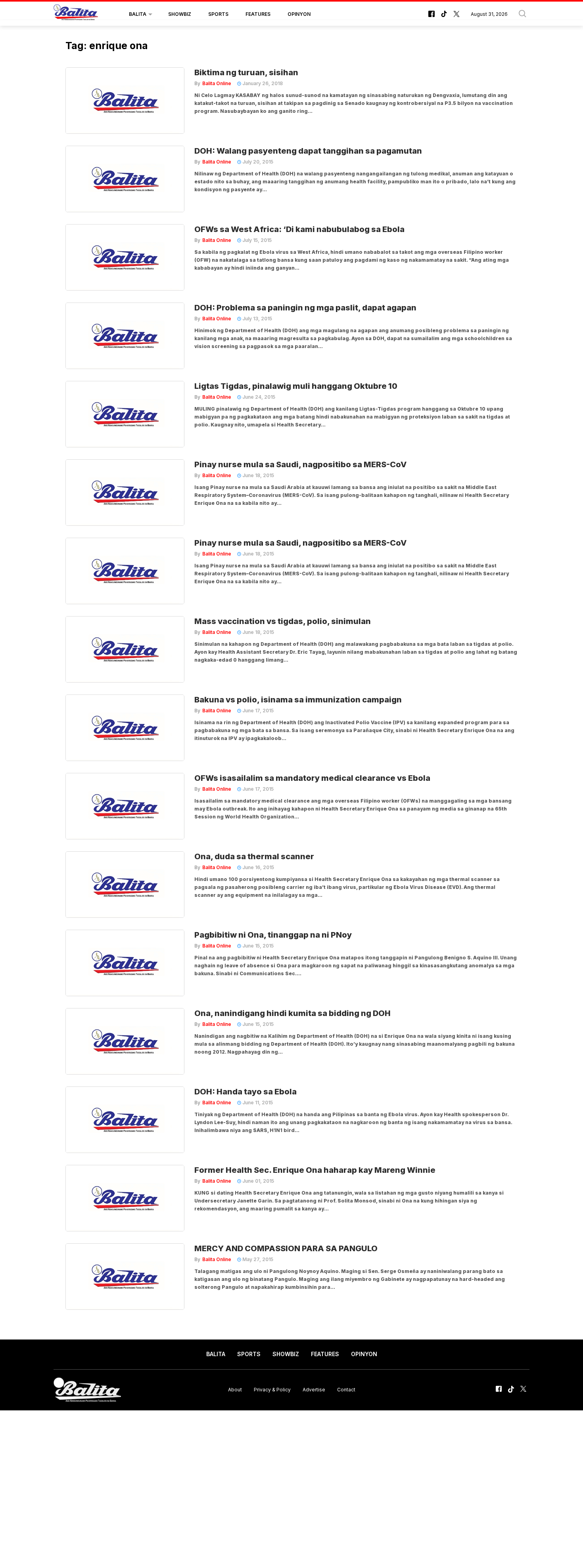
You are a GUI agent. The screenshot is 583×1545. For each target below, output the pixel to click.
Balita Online (216, 83)
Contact (346, 1390)
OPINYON (299, 14)
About (235, 1390)
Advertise (314, 1390)
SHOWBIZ (179, 14)
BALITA (137, 14)
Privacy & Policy (272, 1390)
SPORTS (218, 14)
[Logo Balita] (76, 14)
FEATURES (257, 14)
